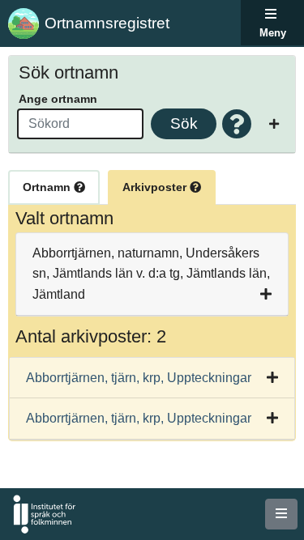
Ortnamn (48, 187)
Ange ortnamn (58, 98)
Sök (184, 123)
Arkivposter (156, 187)
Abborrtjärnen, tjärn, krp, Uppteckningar (138, 378)
